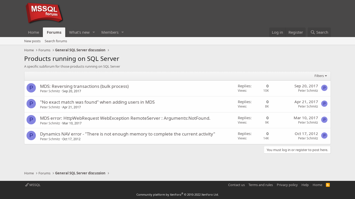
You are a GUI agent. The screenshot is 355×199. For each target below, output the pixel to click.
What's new (79, 32)
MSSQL (35, 184)
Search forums (56, 41)
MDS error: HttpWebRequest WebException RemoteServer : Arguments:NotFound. (125, 118)
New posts (32, 41)
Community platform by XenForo (177, 194)
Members (110, 32)
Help (305, 184)
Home (33, 32)
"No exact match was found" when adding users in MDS (97, 102)
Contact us (236, 184)
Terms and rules (260, 184)
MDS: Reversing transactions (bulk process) (84, 86)
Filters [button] (319, 75)
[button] (93, 32)
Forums (54, 32)
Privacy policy (287, 184)
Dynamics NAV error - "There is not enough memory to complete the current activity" (127, 134)
